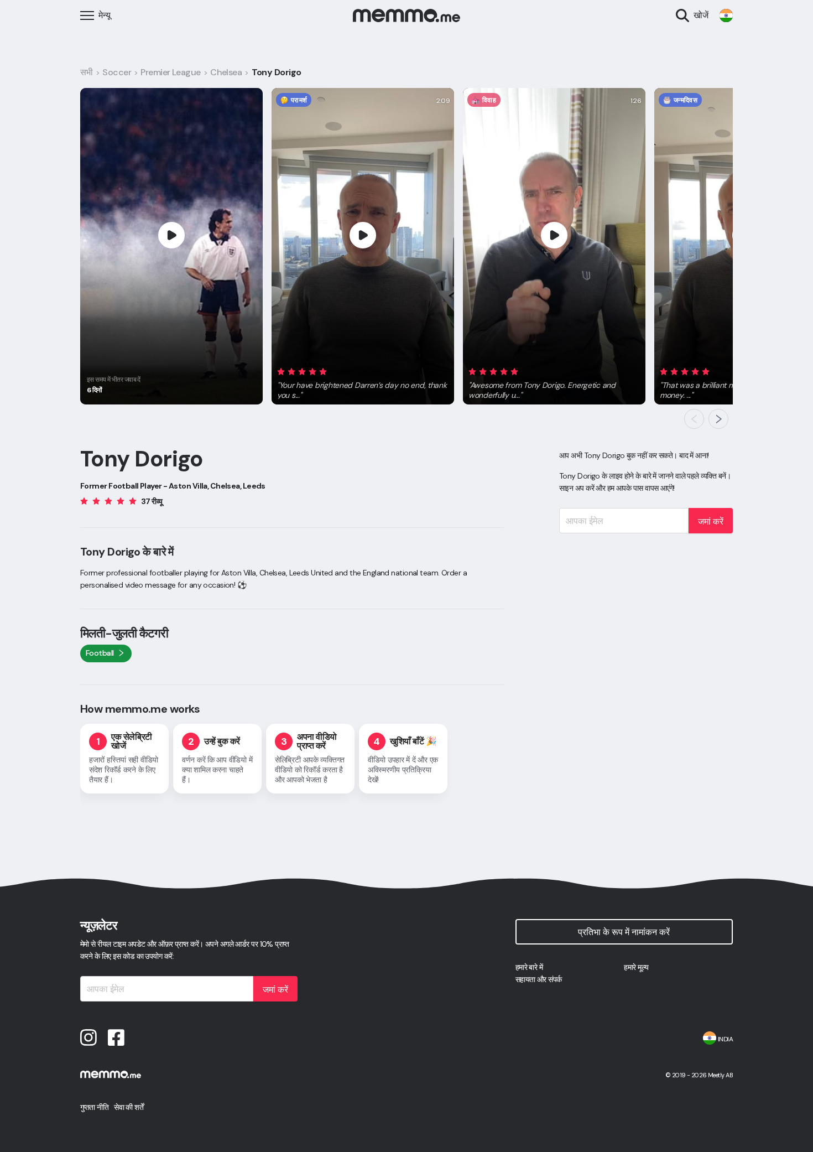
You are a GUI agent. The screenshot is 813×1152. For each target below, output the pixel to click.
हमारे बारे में (529, 967)
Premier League (170, 72)
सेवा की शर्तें (128, 1107)
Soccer (116, 72)
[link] (726, 15)
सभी (86, 72)
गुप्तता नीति (94, 1107)
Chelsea (226, 72)
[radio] (281, 371)
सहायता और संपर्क (538, 979)
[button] (363, 381)
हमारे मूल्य (636, 967)
